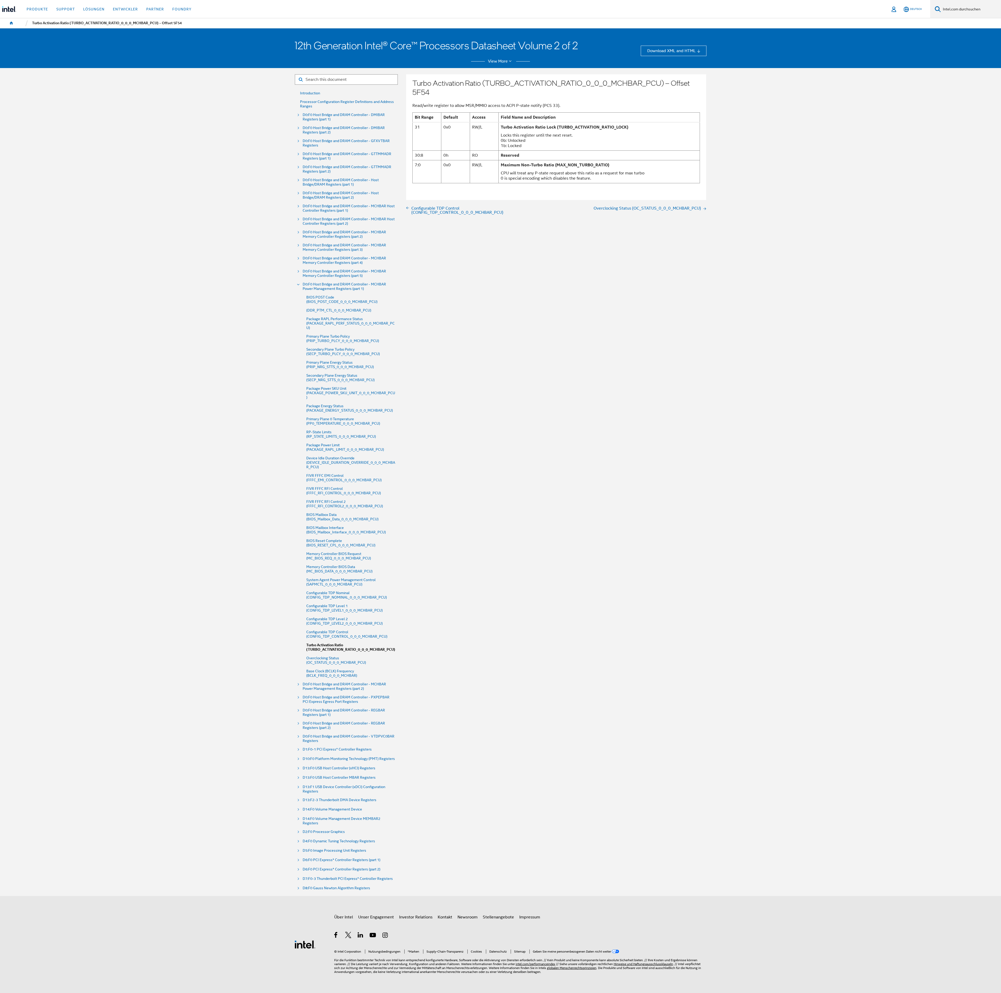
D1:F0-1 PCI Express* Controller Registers (337, 749)
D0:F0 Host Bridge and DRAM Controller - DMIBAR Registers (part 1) (344, 117)
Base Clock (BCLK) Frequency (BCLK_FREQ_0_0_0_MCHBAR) (331, 673)
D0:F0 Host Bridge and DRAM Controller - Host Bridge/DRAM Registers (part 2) (341, 195)
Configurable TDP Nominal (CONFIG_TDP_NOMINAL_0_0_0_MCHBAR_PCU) (346, 595)
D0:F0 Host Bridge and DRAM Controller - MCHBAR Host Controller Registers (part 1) (349, 208)
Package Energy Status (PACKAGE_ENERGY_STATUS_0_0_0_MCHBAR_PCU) (349, 408)
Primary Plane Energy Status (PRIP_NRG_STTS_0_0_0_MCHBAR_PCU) (340, 364)
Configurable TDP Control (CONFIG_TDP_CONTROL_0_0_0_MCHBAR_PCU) (346, 634)
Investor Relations (415, 917)
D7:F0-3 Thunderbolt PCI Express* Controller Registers (348, 878)
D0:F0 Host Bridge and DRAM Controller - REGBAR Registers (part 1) (344, 712)
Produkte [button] (37, 9)
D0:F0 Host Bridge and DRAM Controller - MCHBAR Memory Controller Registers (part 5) (344, 273)
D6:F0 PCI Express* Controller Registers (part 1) (341, 860)
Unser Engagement (376, 917)
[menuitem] (11, 23)
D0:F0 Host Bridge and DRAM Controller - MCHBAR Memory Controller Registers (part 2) (344, 234)
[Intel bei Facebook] (336, 936)
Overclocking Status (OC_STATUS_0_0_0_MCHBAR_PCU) (336, 660)
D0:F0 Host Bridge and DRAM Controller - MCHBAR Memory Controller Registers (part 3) (344, 247)
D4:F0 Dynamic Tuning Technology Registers (339, 841)
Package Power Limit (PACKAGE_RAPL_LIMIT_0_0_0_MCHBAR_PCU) (345, 447)
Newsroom (467, 917)
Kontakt (445, 917)
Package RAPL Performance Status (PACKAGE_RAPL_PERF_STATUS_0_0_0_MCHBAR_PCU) (350, 323)
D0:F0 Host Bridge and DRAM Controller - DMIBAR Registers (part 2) (344, 130)
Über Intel (343, 917)
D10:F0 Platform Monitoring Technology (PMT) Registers (349, 759)
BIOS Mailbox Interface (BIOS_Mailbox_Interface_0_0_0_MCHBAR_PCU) (346, 530)
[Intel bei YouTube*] (373, 936)
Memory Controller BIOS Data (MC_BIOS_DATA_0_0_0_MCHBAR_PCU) (339, 569)
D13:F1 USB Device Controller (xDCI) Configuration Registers (344, 789)
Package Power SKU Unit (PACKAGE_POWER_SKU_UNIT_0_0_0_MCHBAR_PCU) (350, 393)
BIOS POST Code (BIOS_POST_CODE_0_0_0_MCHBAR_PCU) (341, 299)
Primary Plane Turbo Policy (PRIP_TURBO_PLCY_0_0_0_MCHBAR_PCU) (342, 338)
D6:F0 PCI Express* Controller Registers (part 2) (341, 869)
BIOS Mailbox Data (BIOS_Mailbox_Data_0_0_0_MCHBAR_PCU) (342, 517)
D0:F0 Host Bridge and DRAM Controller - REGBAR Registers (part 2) (344, 725)
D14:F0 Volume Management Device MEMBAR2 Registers (341, 821)
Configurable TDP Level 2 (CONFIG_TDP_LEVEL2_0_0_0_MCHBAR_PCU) (344, 621)
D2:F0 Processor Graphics (324, 832)
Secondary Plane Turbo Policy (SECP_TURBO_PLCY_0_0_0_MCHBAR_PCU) (343, 351)
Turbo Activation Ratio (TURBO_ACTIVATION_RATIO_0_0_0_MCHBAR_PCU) (350, 647)
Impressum (529, 917)
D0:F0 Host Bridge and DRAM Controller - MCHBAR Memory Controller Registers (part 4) (344, 260)
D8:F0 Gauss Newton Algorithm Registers (336, 888)
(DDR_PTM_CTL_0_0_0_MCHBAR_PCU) (338, 310)
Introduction (310, 93)
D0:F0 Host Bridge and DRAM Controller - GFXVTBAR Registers (346, 143)
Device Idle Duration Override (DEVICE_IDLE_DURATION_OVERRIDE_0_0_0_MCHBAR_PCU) (350, 462)
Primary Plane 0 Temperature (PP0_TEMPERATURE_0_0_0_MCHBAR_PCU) (343, 421)
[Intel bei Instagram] (385, 936)
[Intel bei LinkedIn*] (361, 936)
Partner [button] (155, 9)
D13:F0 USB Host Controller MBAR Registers (339, 777)
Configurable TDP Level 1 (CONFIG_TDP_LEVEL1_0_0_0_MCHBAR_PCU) (344, 608)
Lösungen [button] (94, 9)
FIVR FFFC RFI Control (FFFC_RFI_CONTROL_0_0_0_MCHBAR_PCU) (343, 490)
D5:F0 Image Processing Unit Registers (334, 850)
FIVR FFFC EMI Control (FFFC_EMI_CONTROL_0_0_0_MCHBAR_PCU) (344, 477)
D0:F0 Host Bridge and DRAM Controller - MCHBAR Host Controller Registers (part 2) (349, 221)
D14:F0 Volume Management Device (332, 809)
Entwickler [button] (125, 9)
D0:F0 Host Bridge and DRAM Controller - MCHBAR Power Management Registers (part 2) (344, 686)
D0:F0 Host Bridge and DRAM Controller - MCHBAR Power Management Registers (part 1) (344, 286)
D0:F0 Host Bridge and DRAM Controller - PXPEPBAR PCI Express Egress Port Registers (346, 699)
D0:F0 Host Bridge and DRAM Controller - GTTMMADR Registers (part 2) (347, 169)
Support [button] (65, 9)
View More (498, 61)
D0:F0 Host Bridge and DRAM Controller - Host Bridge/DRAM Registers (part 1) (341, 182)
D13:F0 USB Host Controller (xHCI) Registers (339, 768)
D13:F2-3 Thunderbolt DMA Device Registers (339, 800)
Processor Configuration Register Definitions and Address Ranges (347, 104)
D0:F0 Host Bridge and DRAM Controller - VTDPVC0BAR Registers (348, 738)
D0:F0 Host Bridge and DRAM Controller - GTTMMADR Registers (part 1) (347, 156)
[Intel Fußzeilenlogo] (305, 944)
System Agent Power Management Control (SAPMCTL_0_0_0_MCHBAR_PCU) (341, 582)
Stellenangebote (498, 917)
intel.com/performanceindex (535, 964)
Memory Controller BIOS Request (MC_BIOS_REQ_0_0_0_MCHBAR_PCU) (338, 556)
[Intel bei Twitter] (348, 936)
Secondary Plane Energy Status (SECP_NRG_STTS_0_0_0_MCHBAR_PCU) (340, 377)
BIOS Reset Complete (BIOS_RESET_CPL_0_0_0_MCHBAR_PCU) (340, 543)
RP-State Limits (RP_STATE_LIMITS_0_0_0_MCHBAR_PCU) (341, 434)
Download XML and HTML (671, 50)
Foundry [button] (182, 9)
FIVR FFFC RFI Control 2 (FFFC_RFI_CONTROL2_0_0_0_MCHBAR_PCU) (344, 503)
